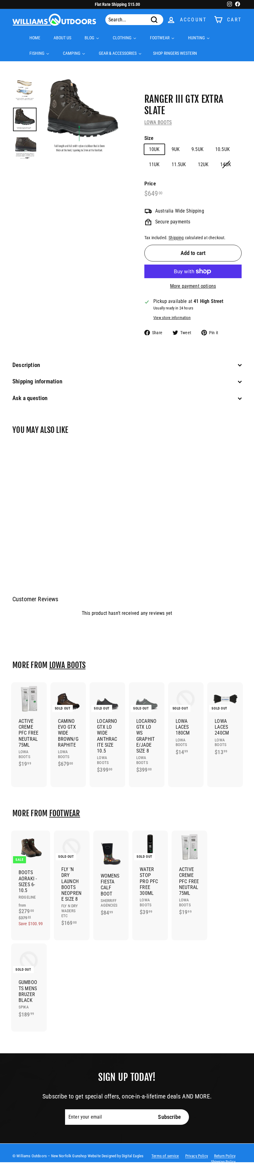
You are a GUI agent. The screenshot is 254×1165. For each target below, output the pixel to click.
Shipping (176, 237)
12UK (203, 164)
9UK (176, 149)
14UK (225, 164)
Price (150, 183)
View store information (172, 317)
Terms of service (165, 1156)
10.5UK (222, 149)
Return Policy (224, 1156)
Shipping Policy (223, 1161)
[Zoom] (82, 117)
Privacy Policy (196, 1156)
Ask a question (30, 398)
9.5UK (197, 149)
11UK (154, 164)
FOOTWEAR (64, 813)
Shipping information (37, 381)
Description (26, 365)
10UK (154, 149)
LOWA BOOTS (158, 122)
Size (149, 138)
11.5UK (179, 164)
